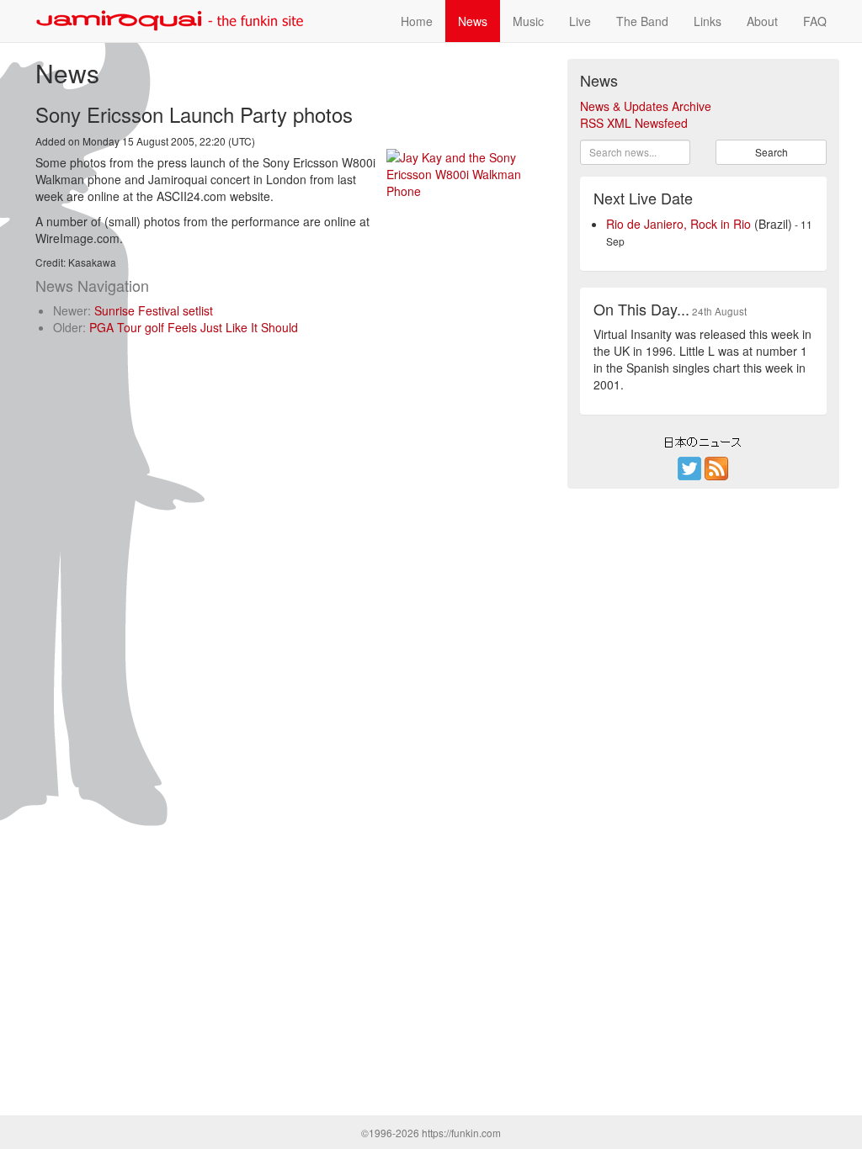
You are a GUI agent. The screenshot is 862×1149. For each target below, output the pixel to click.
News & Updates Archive (645, 106)
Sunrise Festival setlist (153, 310)
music (528, 21)
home (417, 21)
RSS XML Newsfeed (634, 122)
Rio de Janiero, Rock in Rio (678, 223)
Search (771, 152)
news (472, 21)
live (580, 21)
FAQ (815, 21)
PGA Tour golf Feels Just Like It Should (193, 327)
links (707, 21)
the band (642, 21)
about (762, 21)
